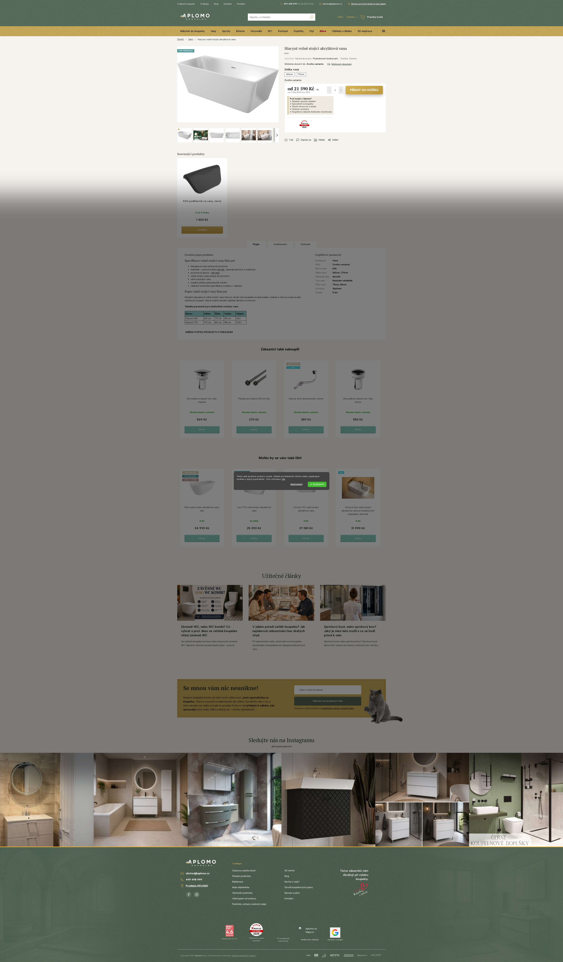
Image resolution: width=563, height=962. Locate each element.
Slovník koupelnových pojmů (299, 887)
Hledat (311, 17)
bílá (334, 268)
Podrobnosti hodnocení (325, 58)
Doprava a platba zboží (244, 870)
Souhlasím (318, 484)
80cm (343, 284)
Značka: (348, 58)
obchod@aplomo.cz (198, 873)
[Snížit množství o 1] (329, 90)
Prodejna (241, 4)
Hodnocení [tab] (280, 244)
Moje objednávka (240, 887)
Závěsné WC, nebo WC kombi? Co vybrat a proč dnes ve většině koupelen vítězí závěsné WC (209, 631)
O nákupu (204, 4)
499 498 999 (194, 879)
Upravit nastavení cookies (244, 955)
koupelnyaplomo (197, 894)
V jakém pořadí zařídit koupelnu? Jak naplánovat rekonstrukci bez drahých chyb (278, 631)
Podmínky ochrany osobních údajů (249, 904)
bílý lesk (215, 272)
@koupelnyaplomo (282, 746)
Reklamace (237, 881)
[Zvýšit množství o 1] (341, 90)
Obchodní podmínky (242, 893)
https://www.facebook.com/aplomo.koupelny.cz (188, 894)
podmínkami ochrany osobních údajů (337, 708)
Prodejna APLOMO (197, 885)
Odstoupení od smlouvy (244, 898)
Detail (202, 430)
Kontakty (228, 4)
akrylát (221, 269)
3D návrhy (290, 870)
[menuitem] (192, 31)
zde (283, 479)
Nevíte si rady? (292, 881)
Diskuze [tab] (305, 244)
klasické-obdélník (343, 280)
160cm (336, 272)
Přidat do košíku (364, 90)
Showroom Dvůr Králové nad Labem (368, 4)
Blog (216, 4)
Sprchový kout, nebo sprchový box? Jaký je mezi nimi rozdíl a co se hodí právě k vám (350, 631)
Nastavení (296, 484)
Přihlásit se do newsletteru (328, 701)
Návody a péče (292, 893)
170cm (344, 272)
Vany (335, 260)
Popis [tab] (256, 244)
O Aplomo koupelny (186, 4)
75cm (336, 284)
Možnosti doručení (341, 64)
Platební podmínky (241, 876)
